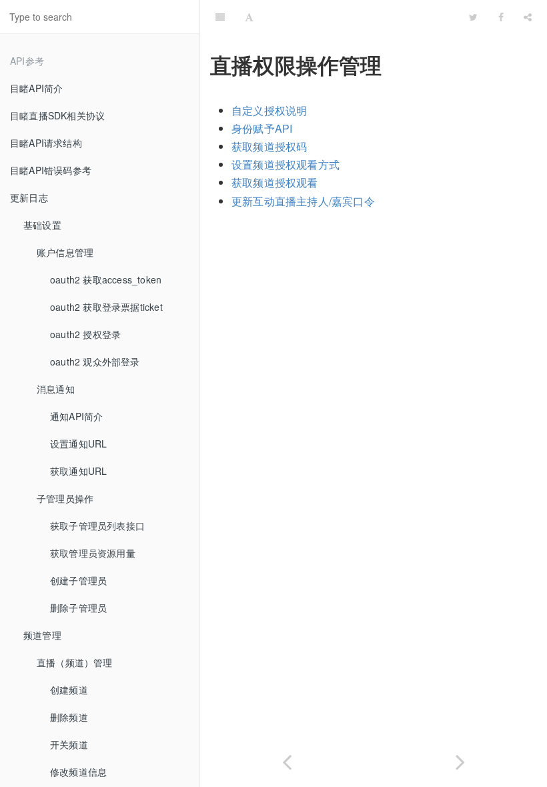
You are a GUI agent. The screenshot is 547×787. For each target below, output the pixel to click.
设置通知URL (78, 443)
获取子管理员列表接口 (97, 525)
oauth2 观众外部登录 (95, 361)
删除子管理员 (78, 607)
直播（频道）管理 (75, 662)
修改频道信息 (78, 771)
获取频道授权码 (269, 146)
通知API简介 (76, 416)
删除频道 (69, 717)
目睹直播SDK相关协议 (57, 115)
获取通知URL (78, 471)
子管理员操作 (65, 498)
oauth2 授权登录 (85, 334)
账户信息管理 (65, 252)
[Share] (528, 16)
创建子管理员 (78, 580)
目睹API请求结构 (46, 142)
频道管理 (42, 635)
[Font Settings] (249, 16)
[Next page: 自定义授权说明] (460, 759)
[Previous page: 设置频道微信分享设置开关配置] (287, 759)
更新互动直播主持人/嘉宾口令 (303, 201)
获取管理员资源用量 (92, 553)
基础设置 (42, 224)
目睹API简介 (36, 88)
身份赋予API (261, 128)
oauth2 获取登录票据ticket (106, 306)
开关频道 (69, 744)
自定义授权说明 (269, 110)
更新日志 (29, 197)
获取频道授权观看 (274, 182)
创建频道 (69, 689)
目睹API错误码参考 (50, 170)
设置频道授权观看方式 (285, 164)
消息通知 (56, 389)
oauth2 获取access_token (105, 279)
